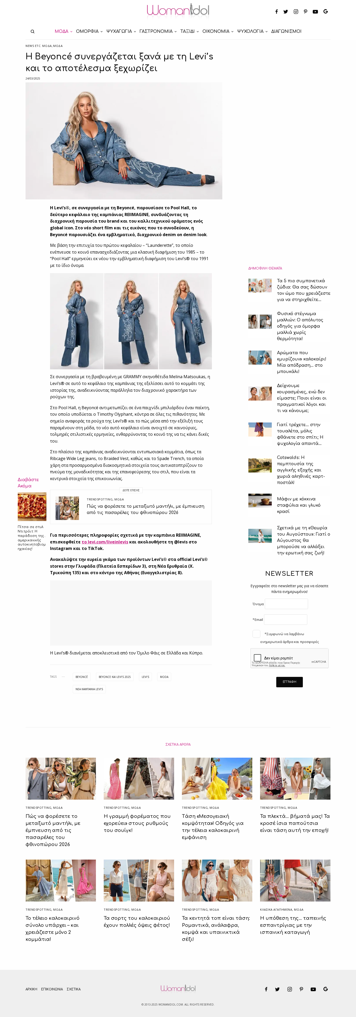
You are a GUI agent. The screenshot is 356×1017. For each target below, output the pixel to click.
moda (164, 677)
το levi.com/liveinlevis (105, 542)
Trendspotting (100, 499)
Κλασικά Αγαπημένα (276, 909)
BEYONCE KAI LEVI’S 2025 (115, 677)
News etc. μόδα (39, 45)
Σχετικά (74, 989)
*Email (258, 619)
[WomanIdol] (178, 12)
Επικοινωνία (52, 989)
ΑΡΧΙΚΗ (31, 989)
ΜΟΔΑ (58, 45)
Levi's (145, 677)
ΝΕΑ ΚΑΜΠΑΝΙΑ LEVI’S (89, 689)
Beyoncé (82, 677)
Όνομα (258, 604)
